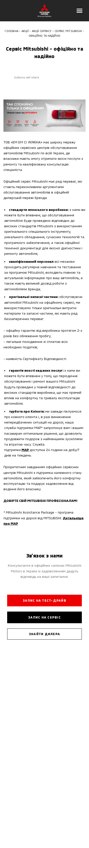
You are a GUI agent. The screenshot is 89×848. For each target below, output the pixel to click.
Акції (25, 31)
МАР (25, 450)
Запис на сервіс (44, 617)
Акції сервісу (42, 31)
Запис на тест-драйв (44, 600)
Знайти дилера (44, 634)
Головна (11, 31)
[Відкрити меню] (80, 11)
